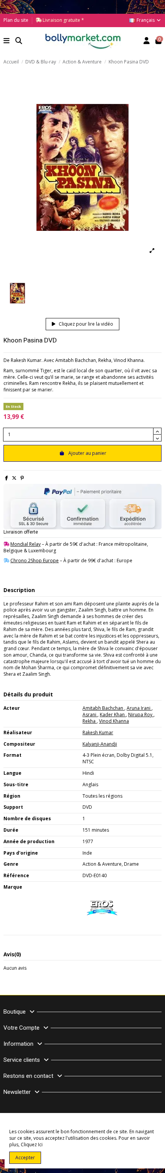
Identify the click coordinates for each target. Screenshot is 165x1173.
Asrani (89, 714)
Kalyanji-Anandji (99, 744)
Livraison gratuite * (62, 20)
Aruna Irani (139, 708)
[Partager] (6, 478)
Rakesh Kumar (97, 732)
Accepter (25, 1157)
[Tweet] (14, 478)
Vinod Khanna (114, 721)
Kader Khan (113, 714)
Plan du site (15, 20)
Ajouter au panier (87, 453)
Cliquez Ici (32, 1144)
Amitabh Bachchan (103, 708)
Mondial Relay (25, 544)
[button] (7, 41)
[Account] (147, 41)
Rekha (89, 721)
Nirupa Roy (140, 714)
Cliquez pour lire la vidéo (85, 324)
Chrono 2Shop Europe (34, 560)
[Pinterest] (22, 478)
